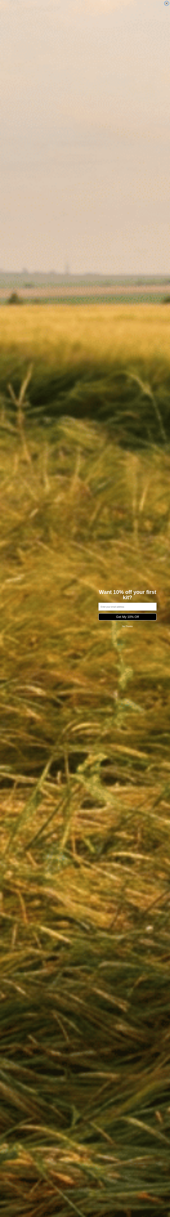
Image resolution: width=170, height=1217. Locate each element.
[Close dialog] (166, 3)
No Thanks (127, 626)
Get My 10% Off (127, 617)
